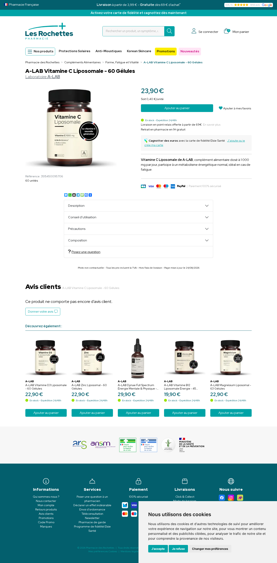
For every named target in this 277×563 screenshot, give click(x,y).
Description (76, 205)
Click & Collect (184, 496)
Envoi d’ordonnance (92, 509)
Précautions (76, 229)
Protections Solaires (74, 51)
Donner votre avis (41, 311)
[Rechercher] (169, 31)
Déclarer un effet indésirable (92, 505)
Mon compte (46, 505)
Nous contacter (46, 501)
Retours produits (46, 509)
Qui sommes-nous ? (46, 496)
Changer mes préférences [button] (210, 548)
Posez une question (86, 252)
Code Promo (46, 522)
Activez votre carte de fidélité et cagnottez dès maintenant (139, 13)
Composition (77, 240)
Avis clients (46, 514)
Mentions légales (130, 551)
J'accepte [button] (158, 548)
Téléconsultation (92, 514)
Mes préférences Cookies (102, 551)
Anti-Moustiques (109, 51)
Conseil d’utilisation (82, 217)
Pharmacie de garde (92, 522)
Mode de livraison (184, 501)
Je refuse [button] (178, 548)
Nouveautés (189, 51)
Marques (46, 526)
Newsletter (92, 518)
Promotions (166, 51)
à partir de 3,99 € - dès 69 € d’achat (138, 5)
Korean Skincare (139, 51)
